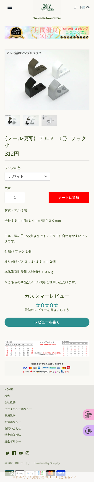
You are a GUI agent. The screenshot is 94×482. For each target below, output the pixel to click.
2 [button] (47, 34)
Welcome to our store (47, 18)
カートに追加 (69, 197)
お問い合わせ (13, 428)
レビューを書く (47, 322)
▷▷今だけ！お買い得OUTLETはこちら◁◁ (45, 477)
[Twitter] (7, 453)
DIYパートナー (24, 463)
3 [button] (52, 34)
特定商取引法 (13, 434)
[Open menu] (10, 7)
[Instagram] (27, 453)
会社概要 (10, 402)
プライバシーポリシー (18, 409)
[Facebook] (14, 453)
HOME (9, 389)
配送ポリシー (13, 422)
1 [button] (42, 34)
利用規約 (10, 415)
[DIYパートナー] (47, 7)
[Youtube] (21, 453)
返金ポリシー (13, 441)
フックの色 (13, 168)
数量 (8, 188)
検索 (7, 396)
